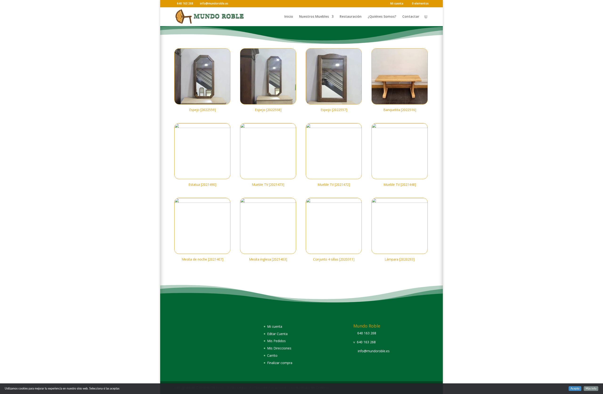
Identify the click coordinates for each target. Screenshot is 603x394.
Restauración (351, 17)
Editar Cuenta (277, 334)
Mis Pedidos (276, 341)
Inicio (288, 17)
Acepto (574, 388)
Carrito (272, 355)
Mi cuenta (396, 3)
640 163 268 (366, 333)
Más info (591, 388)
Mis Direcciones (279, 348)
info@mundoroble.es (374, 351)
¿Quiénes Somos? (382, 17)
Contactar (410, 17)
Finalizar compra (279, 363)
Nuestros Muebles (314, 17)
